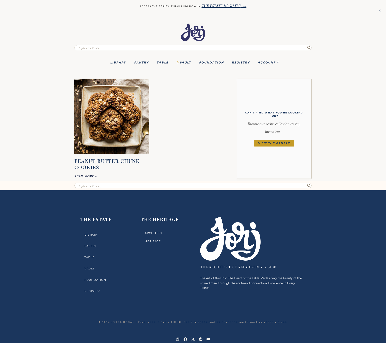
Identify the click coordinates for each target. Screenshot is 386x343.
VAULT (185, 62)
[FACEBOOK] (185, 339)
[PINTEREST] (200, 339)
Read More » (85, 176)
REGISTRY (241, 62)
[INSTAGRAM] (178, 339)
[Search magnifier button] (309, 47)
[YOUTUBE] (208, 339)
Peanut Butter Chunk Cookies (107, 164)
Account (267, 62)
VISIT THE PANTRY (274, 143)
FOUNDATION (211, 62)
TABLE (162, 62)
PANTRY (141, 62)
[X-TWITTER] (193, 339)
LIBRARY (118, 62)
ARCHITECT (153, 233)
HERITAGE (153, 241)
